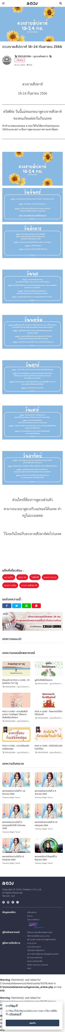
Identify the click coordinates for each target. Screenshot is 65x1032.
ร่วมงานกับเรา (33, 919)
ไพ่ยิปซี (35, 577)
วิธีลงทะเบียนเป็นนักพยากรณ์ (39, 932)
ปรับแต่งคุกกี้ (15, 1014)
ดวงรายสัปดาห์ (29, 585)
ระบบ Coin (32, 943)
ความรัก (8, 577)
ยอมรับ (32, 1023)
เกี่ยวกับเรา (32, 912)
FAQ (29, 968)
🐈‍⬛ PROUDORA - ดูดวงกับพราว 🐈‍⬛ (33, 56)
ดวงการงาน (50, 577)
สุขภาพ (22, 577)
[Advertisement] (32, 73)
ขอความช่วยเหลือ (34, 961)
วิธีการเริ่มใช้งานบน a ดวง (38, 935)
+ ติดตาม (19, 60)
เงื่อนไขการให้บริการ (36, 950)
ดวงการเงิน (10, 585)
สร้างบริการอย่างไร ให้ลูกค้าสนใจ (41, 939)
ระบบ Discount (34, 946)
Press (30, 916)
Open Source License (37, 964)
